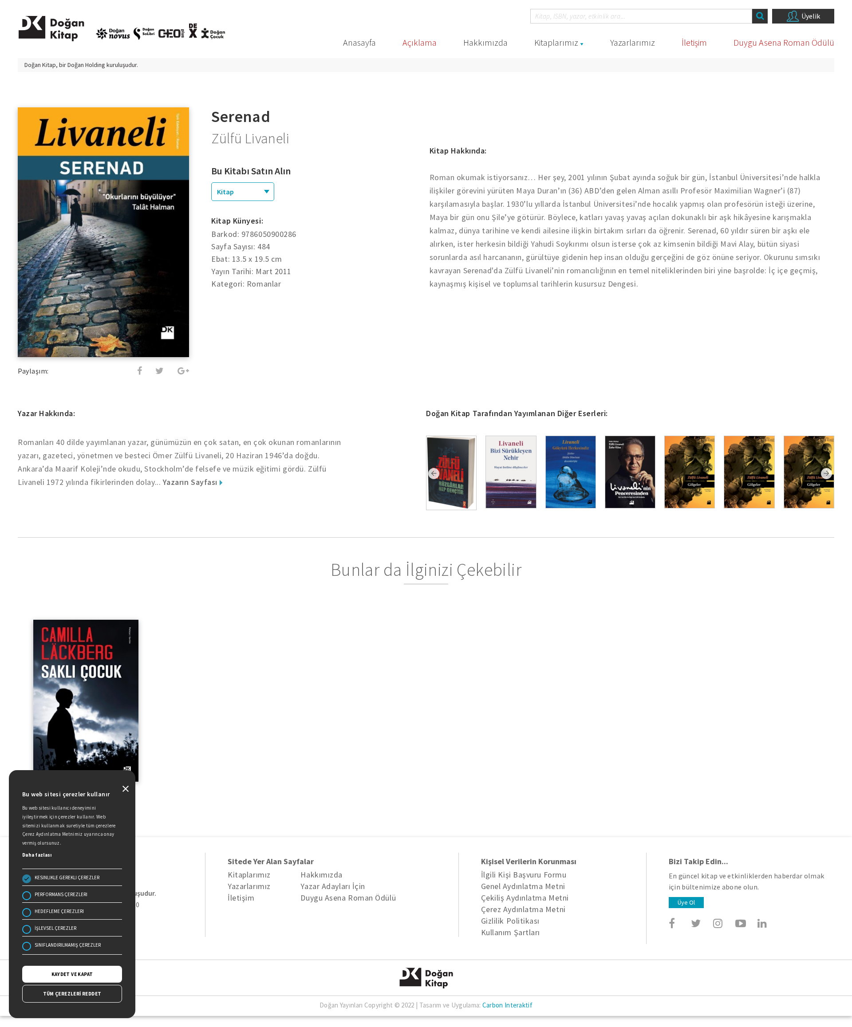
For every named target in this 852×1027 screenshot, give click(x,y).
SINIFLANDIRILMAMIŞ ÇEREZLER (68, 945)
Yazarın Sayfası (191, 482)
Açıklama (419, 42)
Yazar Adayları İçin (332, 886)
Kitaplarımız (556, 42)
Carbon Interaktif (507, 1005)
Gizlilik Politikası (510, 921)
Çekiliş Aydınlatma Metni (525, 898)
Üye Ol (686, 902)
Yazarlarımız (632, 42)
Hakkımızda (485, 42)
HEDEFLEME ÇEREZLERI (59, 911)
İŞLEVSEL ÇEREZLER (55, 928)
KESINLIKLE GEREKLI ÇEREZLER (67, 877)
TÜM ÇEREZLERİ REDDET (72, 994)
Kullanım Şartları (510, 932)
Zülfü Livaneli (250, 138)
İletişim (694, 42)
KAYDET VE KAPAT (72, 974)
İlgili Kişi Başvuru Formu (524, 875)
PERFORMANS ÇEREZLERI (61, 894)
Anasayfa (359, 42)
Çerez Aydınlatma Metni (523, 909)
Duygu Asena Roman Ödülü (784, 42)
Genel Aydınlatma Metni (523, 886)
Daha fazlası (37, 855)
